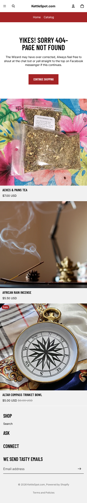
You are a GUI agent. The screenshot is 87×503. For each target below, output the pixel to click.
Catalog (49, 17)
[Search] (13, 6)
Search (8, 423)
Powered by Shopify (57, 484)
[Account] (73, 6)
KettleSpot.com (36, 484)
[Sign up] (79, 469)
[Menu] (4, 6)
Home (37, 17)
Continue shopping (43, 79)
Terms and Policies (43, 492)
